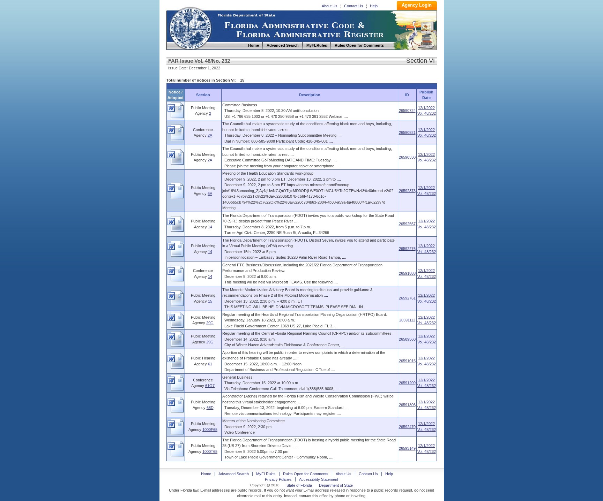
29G (210, 323)
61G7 (210, 386)
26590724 (407, 110)
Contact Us (353, 6)
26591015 (407, 361)
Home (190, 27)
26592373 (407, 191)
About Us (329, 6)
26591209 (407, 383)
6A (210, 193)
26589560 (407, 339)
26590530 (407, 157)
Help (374, 6)
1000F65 (209, 429)
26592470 (407, 427)
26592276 (407, 248)
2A (210, 135)
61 (210, 364)
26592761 (407, 298)
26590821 (407, 132)
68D (210, 407)
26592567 (407, 224)
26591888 (407, 273)
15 (210, 301)
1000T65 (209, 451)
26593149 (407, 448)
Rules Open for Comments (305, 474)
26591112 (407, 320)
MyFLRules (266, 474)
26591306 (407, 405)
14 (210, 227)
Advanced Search (233, 474)
